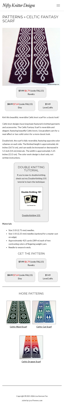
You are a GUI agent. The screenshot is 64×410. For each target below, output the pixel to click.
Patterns (13, 17)
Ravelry (31, 92)
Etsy (20, 106)
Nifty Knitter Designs (18, 5)
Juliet (24, 400)
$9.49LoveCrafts (48, 106)
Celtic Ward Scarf (18, 327)
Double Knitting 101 (31, 215)
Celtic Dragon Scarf (31, 361)
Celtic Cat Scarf (44, 327)
